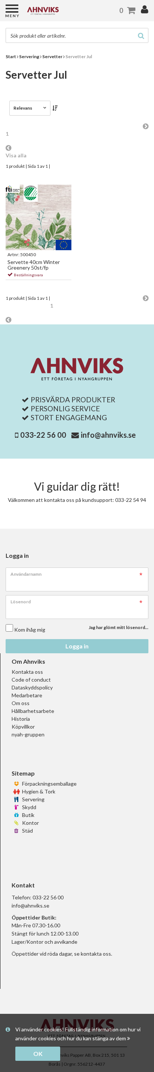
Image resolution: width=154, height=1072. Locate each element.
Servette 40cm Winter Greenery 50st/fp (33, 265)
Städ (27, 830)
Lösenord (20, 601)
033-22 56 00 (43, 434)
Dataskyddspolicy (32, 687)
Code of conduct (31, 679)
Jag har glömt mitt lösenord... (118, 627)
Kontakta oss (27, 672)
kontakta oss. (96, 953)
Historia (21, 719)
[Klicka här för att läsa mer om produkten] (38, 217)
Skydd (28, 807)
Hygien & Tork (38, 791)
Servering (32, 799)
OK (38, 1053)
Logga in (77, 646)
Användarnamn (25, 574)
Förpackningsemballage (49, 783)
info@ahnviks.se (108, 434)
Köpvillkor (23, 726)
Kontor (30, 823)
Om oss (21, 703)
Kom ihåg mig (29, 629)
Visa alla (16, 155)
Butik (27, 815)
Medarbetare (27, 695)
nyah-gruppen (28, 734)
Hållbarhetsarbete (33, 711)
